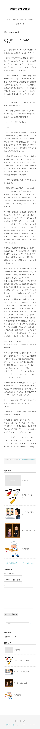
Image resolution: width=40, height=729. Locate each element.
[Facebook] (20, 721)
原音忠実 (25, 480)
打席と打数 (25, 549)
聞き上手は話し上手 (28, 530)
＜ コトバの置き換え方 (10, 563)
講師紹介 (30, 19)
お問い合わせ (20, 24)
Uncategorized (11, 32)
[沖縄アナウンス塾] (20, 7)
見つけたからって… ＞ (29, 563)
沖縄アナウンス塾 (10, 725)
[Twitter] (16, 721)
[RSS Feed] (24, 721)
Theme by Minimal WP (29, 725)
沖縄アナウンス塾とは (19, 19)
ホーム (8, 19)
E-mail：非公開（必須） (12, 580)
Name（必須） (9, 573)
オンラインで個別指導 (21, 672)
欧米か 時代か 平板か (22, 660)
